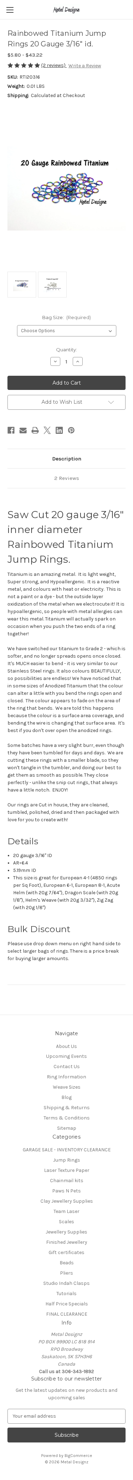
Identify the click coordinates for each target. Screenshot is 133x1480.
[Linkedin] (59, 430)
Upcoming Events (66, 1056)
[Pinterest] (71, 430)
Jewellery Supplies (66, 1232)
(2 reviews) (54, 65)
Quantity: (66, 349)
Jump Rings (66, 1160)
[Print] (35, 430)
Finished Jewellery (66, 1242)
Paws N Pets (66, 1191)
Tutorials (66, 1294)
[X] (47, 430)
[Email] (23, 430)
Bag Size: (66, 317)
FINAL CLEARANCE (66, 1314)
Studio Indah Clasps (66, 1283)
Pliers (66, 1273)
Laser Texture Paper (66, 1170)
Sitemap (66, 1128)
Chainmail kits (66, 1181)
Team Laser (66, 1211)
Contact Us (67, 1067)
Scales (66, 1222)
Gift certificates (66, 1252)
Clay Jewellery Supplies (66, 1201)
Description (66, 458)
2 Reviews (66, 478)
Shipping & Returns (67, 1108)
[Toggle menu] (10, 9)
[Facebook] (11, 430)
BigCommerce (78, 1455)
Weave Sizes (67, 1087)
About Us (66, 1046)
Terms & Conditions (67, 1118)
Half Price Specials (66, 1304)
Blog (66, 1097)
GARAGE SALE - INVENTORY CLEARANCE (67, 1150)
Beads (67, 1263)
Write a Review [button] (84, 66)
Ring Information (66, 1077)
